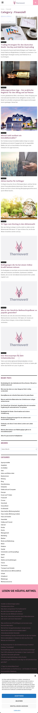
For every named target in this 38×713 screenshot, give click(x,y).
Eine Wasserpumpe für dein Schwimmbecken (12, 357)
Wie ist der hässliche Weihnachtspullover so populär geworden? (19, 311)
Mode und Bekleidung (7, 541)
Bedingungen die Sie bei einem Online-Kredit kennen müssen (17, 266)
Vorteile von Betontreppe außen (10, 604)
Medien (3, 538)
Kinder (3, 527)
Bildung (3, 479)
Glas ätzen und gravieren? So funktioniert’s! (13, 609)
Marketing (4, 535)
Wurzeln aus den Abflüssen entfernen (12, 614)
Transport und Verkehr (8, 568)
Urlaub (3, 573)
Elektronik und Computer (8, 489)
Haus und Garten (6, 516)
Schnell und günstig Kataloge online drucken (13, 657)
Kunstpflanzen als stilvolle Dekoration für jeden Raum (17, 395)
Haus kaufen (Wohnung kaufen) (10, 511)
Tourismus (4, 565)
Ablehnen (19, 701)
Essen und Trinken (6, 495)
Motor (3, 543)
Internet (3, 525)
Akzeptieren (19, 696)
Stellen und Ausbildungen (8, 560)
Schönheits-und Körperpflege (10, 552)
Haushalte (4, 519)
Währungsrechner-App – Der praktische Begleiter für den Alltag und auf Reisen (17, 91)
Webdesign (4, 579)
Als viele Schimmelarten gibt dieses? (11, 611)
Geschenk (4, 503)
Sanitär (3, 549)
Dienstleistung (5, 484)
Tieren (3, 562)
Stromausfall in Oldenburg (8, 671)
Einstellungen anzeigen (19, 706)
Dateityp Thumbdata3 (7, 647)
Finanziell (3, 42)
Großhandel (4, 508)
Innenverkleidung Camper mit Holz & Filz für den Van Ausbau (18, 635)
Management (5, 533)
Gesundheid (4, 506)
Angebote (4, 465)
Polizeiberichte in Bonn (7, 606)
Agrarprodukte (5, 462)
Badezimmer (5, 476)
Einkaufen (4, 487)
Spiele (3, 554)
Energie (3, 492)
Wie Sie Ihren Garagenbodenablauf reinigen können (16, 628)
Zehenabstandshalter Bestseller (10, 633)
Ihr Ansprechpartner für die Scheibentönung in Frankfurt (17, 644)
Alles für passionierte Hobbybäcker (11, 435)
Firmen (3, 500)
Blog (2, 481)
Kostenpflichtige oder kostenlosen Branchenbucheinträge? (18, 649)
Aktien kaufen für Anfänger (12, 181)
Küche (3, 530)
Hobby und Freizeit (6, 522)
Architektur (4, 468)
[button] (35, 676)
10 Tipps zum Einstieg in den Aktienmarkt (18, 224)
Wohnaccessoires (6, 581)
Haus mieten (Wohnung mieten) (10, 514)
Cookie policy (17, 710)
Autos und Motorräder (7, 473)
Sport (2, 557)
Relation (3, 546)
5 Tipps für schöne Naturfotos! (10, 666)
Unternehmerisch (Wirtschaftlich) (11, 571)
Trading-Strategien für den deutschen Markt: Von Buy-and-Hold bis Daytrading (17, 46)
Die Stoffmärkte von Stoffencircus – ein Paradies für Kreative (19, 669)
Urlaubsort (4, 576)
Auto (2, 470)
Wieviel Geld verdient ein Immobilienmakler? (11, 136)
